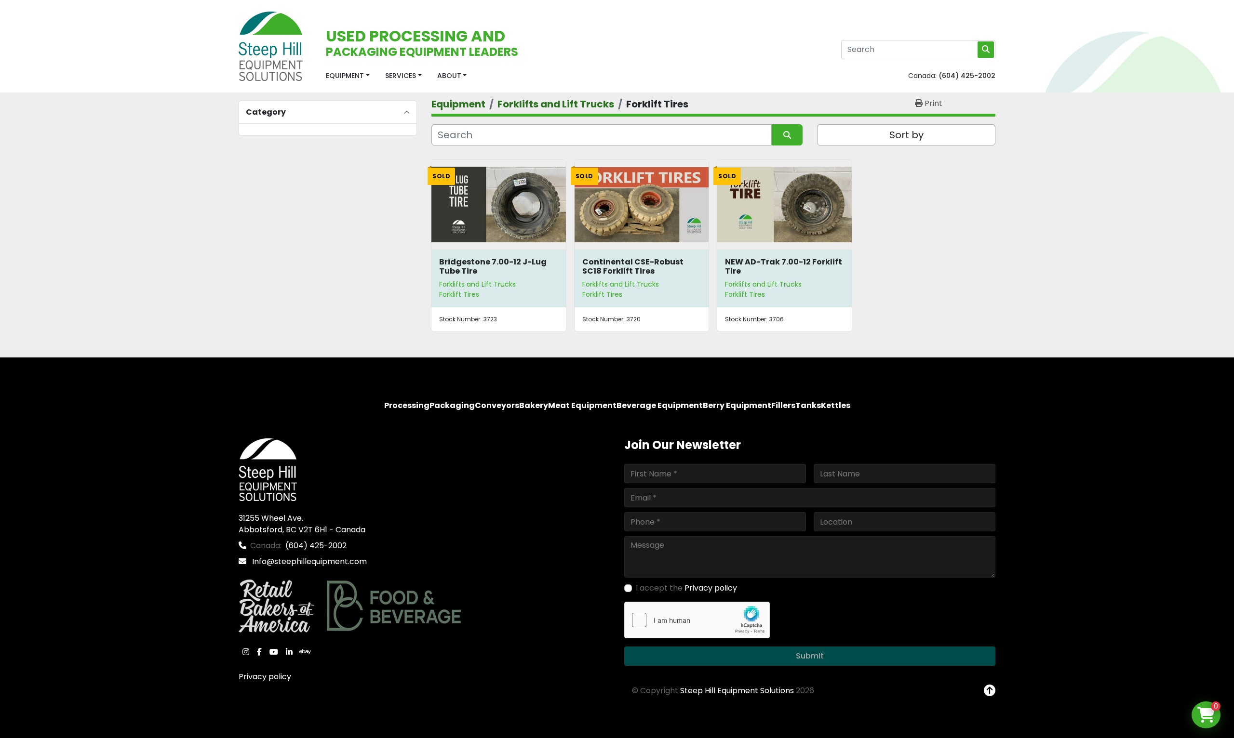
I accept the (686, 587)
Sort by (906, 135)
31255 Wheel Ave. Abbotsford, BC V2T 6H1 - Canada (302, 524)
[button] (348, 76)
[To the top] (989, 690)
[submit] (986, 49)
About (449, 75)
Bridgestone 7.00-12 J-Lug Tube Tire (493, 266)
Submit (810, 655)
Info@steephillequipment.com (308, 561)
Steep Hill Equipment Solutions (737, 690)
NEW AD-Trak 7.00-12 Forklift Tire (783, 266)
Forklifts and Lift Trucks (477, 284)
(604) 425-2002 (967, 75)
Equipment (345, 75)
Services (400, 75)
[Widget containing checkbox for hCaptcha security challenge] (697, 620)
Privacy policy (265, 676)
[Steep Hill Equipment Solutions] (268, 469)
